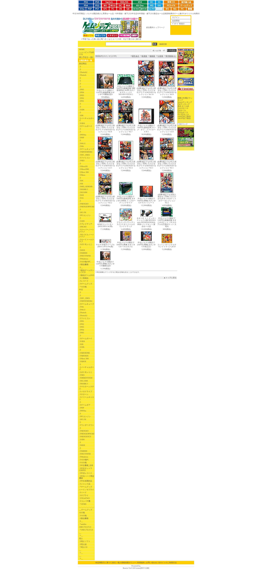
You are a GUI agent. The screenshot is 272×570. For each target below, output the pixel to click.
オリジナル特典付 (192, 13)
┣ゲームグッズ (85, 284)
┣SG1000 (83, 192)
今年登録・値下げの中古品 (126, 13)
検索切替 (163, 44)
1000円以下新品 (184, 116)
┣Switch (82, 75)
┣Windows (83, 259)
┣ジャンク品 (84, 484)
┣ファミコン (84, 158)
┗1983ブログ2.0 (86, 530)
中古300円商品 (79, 13)
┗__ (81, 536)
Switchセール (183, 108)
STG (183, 13)
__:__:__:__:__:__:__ (86, 507)
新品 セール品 (183, 106)
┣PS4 (81, 92)
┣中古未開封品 (85, 481)
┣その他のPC (85, 262)
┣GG (81, 198)
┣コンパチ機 (84, 501)
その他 (82, 512)
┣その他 (83, 462)
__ (80, 533)
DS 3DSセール (183, 114)
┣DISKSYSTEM (85, 378)
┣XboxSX (83, 166)
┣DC (81, 181)
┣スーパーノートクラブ (86, 231)
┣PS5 (81, 89)
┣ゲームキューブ (86, 149)
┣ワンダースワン (86, 425)
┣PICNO (82, 227)
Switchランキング (185, 102)
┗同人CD (83, 547)
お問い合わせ (151, 562)
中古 (81, 289)
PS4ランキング (184, 104)
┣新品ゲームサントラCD (86, 271)
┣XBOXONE (84, 353)
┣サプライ (83, 495)
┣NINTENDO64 (85, 152)
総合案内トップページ (155, 27)
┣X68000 (83, 253)
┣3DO (82, 221)
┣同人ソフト (84, 541)
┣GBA (82, 123)
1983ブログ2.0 (85, 527)
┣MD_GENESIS (85, 186)
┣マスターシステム (86, 387)
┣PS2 (81, 98)
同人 (81, 538)
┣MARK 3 (83, 189)
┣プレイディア (85, 224)
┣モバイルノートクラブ (86, 235)
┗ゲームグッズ (85, 487)
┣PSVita (82, 135)
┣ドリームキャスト (86, 398)
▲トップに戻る (170, 278)
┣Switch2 (83, 72)
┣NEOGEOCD (85, 436)
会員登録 (175, 21)
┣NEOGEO (83, 204)
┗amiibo (82, 524)
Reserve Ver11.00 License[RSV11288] (136, 568)
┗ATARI (82, 504)
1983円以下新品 (184, 118)
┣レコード (83, 281)
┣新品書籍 (83, 264)
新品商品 (83, 64)
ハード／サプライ (86, 489)
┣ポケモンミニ (85, 244)
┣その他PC (84, 460)
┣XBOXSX (83, 356)
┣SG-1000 (83, 381)
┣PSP (81, 138)
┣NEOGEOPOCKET (86, 207)
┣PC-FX (82, 212)
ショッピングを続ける (86, 53)
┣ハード (83, 492)
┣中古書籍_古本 (86, 465)
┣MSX (82, 250)
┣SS (81, 184)
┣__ (81, 267)
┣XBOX (82, 361)
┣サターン (83, 394)
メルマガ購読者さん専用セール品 (100, 13)
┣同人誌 (83, 544)
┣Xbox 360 (84, 172)
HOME (82, 49)
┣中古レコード (85, 473)
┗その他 (83, 287)
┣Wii (81, 146)
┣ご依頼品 (83, 278)
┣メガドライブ (85, 391)
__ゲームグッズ (85, 510)
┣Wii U (82, 143)
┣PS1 (81, 101)
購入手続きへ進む (86, 57)
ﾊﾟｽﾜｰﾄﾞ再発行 (178, 24)
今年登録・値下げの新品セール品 (151, 13)
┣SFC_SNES (84, 155)
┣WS (81, 195)
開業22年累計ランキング (185, 99)
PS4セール (182, 110)
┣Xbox (82, 175)
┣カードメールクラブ (86, 240)
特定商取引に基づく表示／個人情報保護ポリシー (115, 562)
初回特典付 (169, 13)
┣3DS (81, 110)
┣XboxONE (84, 169)
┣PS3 (81, 95)
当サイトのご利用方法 (167, 562)
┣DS (81, 115)
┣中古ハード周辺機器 (86, 477)
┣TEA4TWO (84, 498)
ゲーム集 (177, 13)
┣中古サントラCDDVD (85, 469)
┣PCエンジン (85, 215)
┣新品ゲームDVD (86, 275)
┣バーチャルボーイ (86, 119)
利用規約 (141, 562)
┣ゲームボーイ (85, 126)
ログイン (175, 17)
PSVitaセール (183, 112)
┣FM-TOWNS (85, 256)
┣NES (81, 160)
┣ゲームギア (84, 405)
